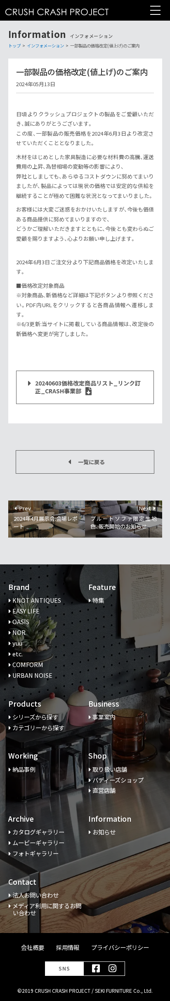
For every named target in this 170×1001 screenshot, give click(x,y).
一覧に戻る (91, 462)
